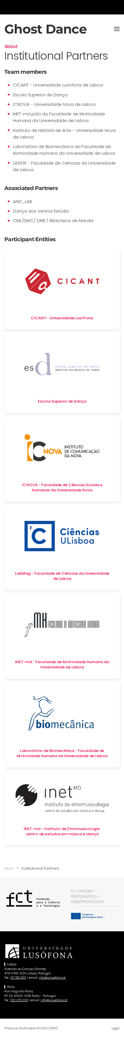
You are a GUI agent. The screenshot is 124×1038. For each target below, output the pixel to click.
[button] (117, 28)
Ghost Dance (45, 29)
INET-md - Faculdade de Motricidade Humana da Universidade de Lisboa (62, 664)
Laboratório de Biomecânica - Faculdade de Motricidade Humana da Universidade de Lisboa (62, 753)
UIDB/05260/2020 (87, 901)
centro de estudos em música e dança (62, 834)
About (11, 46)
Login (116, 1028)
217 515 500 (18, 978)
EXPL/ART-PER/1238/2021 (84, 893)
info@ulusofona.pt (52, 978)
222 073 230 (19, 1000)
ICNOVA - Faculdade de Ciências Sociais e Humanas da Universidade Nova (62, 487)
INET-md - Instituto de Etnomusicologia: (62, 828)
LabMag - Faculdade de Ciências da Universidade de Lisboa (62, 576)
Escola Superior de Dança (62, 401)
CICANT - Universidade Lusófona (62, 318)
